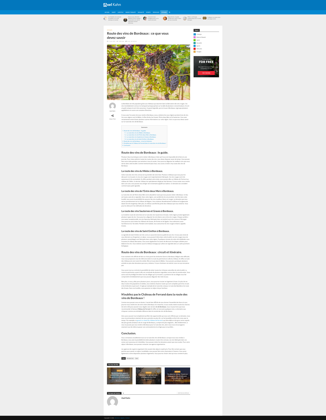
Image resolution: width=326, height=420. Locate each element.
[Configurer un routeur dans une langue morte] (205, 18)
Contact (127, 418)
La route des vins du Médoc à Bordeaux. (137, 133)
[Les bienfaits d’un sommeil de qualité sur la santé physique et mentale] (105, 18)
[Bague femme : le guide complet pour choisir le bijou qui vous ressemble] (165, 18)
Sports (148, 12)
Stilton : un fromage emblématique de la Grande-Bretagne (194, 18)
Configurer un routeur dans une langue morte (213, 18)
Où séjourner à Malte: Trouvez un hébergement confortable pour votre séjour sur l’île (177, 376)
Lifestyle (120, 12)
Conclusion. (126, 145)
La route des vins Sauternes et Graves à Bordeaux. (140, 137)
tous (136, 358)
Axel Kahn (112, 111)
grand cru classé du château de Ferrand (149, 320)
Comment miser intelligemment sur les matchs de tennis (153, 18)
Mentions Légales (120, 418)
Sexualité (141, 12)
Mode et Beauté (131, 12)
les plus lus (130, 358)
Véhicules (156, 12)
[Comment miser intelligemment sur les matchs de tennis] (145, 18)
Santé (113, 12)
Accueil (107, 12)
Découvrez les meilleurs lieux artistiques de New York (148, 376)
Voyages (164, 12)
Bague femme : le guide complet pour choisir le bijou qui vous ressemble (174, 18)
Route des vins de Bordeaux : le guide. (134, 131)
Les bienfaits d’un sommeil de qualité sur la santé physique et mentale (114, 18)
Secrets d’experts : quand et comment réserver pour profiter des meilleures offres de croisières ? (119, 376)
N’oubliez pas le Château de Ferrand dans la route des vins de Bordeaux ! (144, 143)
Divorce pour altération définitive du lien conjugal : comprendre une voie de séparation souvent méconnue (134, 20)
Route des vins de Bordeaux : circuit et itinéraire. (137, 141)
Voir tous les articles (183, 393)
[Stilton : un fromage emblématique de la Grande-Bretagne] (185, 18)
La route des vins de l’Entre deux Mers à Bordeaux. (140, 135)
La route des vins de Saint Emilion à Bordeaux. (139, 139)
